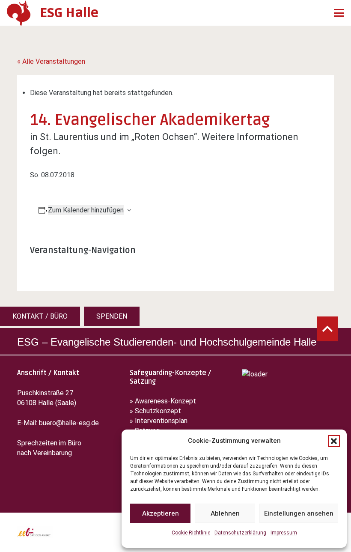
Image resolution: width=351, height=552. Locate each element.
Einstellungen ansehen (298, 513)
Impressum (284, 533)
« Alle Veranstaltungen (51, 61)
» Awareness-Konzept (164, 401)
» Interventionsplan (158, 421)
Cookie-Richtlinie (191, 533)
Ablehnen (225, 513)
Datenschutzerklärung (240, 533)
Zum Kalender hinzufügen (86, 210)
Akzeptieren (160, 513)
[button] (334, 441)
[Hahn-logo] (19, 13)
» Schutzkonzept (155, 411)
